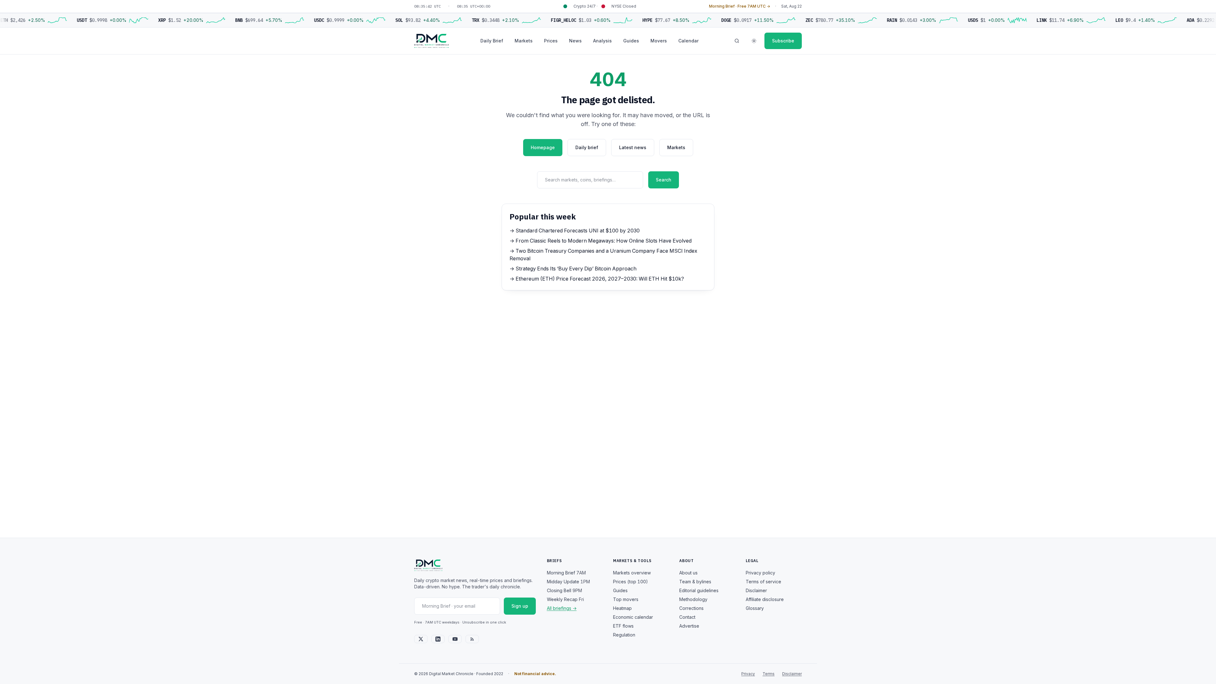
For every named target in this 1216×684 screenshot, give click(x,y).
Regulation (624, 634)
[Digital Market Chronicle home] (431, 41)
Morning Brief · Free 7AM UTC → (739, 6)
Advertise (689, 626)
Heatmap (622, 608)
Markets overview (632, 572)
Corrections (691, 608)
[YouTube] (455, 639)
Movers (658, 40)
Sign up (519, 606)
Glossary (755, 608)
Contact (687, 617)
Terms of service (763, 581)
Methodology (693, 599)
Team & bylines (695, 581)
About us (688, 572)
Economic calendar (633, 617)
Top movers (625, 599)
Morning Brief (566, 572)
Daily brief (586, 147)
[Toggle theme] (754, 41)
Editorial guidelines (699, 590)
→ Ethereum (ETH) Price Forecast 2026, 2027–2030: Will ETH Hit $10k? (597, 279)
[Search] (737, 41)
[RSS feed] (472, 639)
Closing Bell (564, 590)
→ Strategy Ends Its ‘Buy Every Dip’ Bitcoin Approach (573, 268)
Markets (524, 40)
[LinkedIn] (438, 639)
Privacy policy (760, 572)
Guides (631, 40)
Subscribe (783, 40)
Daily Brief (491, 40)
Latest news (632, 147)
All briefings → (562, 608)
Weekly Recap (565, 599)
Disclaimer (756, 590)
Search (663, 179)
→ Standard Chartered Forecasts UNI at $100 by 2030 (575, 230)
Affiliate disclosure (765, 599)
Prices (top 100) (630, 581)
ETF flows (623, 626)
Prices (551, 40)
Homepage (543, 147)
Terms (769, 673)
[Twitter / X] (421, 639)
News (575, 40)
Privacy (748, 673)
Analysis (602, 40)
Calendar (688, 40)
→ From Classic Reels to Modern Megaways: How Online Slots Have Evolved (601, 241)
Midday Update (568, 581)
